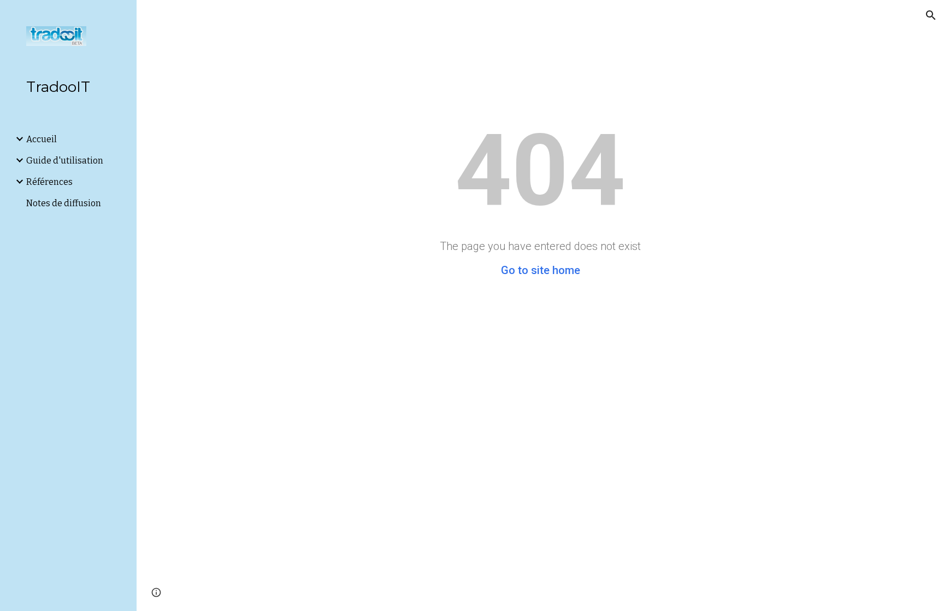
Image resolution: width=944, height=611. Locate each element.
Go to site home (540, 270)
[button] (931, 15)
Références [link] (49, 182)
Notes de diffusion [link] (63, 203)
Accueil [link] (41, 139)
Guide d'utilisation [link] (64, 160)
